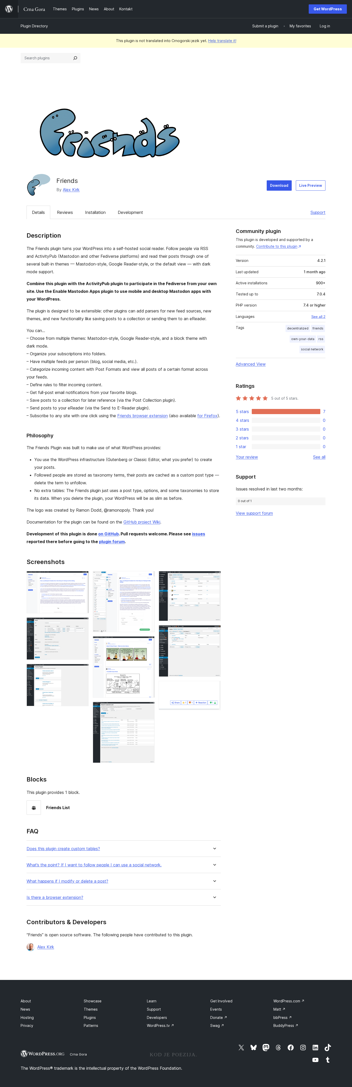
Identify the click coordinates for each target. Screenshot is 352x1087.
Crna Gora (78, 1054)
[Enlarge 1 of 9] (81, 578)
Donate (218, 1017)
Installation (95, 212)
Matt (279, 1009)
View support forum (254, 513)
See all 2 (318, 317)
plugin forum (112, 541)
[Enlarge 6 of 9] (147, 708)
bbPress (282, 1017)
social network (312, 349)
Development (130, 212)
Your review (247, 457)
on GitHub (108, 533)
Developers (157, 1017)
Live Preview (310, 185)
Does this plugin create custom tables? (63, 848)
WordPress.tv (160, 1025)
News (25, 1009)
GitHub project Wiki (141, 522)
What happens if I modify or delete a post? (67, 881)
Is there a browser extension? (55, 897)
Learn (151, 1001)
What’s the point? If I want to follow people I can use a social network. (94, 865)
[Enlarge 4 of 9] (147, 578)
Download (279, 185)
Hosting (27, 1017)
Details (38, 212)
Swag (217, 1025)
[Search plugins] (75, 58)
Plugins (90, 1017)
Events (216, 1009)
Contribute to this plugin (276, 246)
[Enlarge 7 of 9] (213, 578)
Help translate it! (222, 40)
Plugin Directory (34, 26)
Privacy (27, 1025)
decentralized (297, 328)
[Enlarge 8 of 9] (213, 632)
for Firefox (207, 415)
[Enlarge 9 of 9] (213, 687)
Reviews (65, 212)
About (26, 1001)
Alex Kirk (71, 189)
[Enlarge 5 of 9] (147, 643)
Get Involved (221, 1001)
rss (321, 339)
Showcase (93, 1001)
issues (198, 533)
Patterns (91, 1025)
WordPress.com (289, 1001)
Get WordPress (328, 9)
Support (318, 212)
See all (319, 457)
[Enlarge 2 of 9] (81, 624)
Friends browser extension (142, 415)
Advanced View (251, 364)
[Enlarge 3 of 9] (81, 670)
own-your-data (302, 339)
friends (318, 328)
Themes (91, 1009)
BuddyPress (285, 1025)
